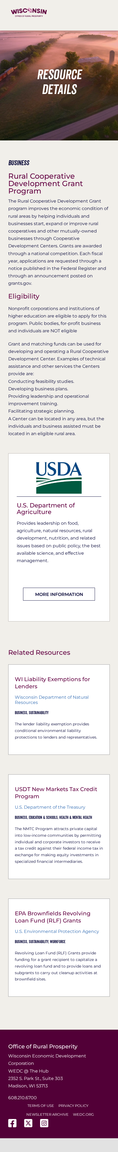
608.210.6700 (22, 1097)
